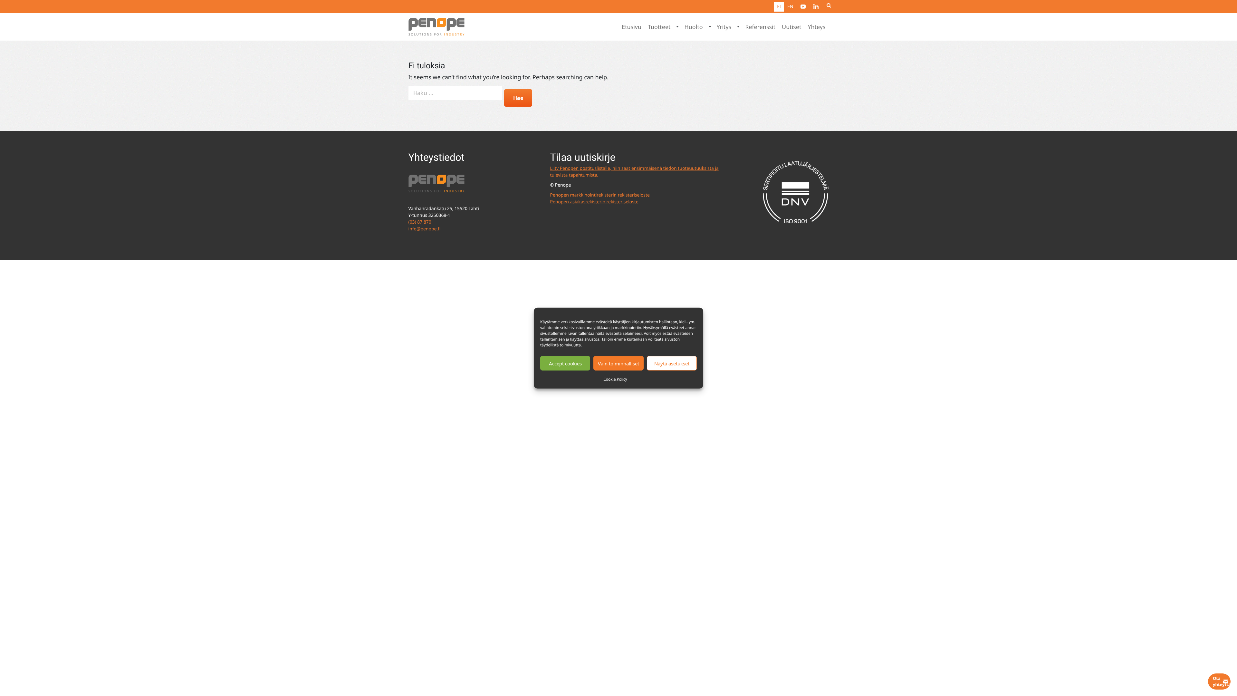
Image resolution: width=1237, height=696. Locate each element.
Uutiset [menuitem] (791, 27)
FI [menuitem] (779, 7)
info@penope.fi (424, 229)
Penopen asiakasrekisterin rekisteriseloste (594, 202)
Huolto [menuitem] (693, 27)
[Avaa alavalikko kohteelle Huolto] (709, 27)
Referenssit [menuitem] (760, 27)
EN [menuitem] (790, 7)
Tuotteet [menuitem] (659, 27)
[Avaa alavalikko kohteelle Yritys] (737, 27)
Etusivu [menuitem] (631, 27)
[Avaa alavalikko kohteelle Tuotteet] (676, 27)
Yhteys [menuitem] (816, 27)
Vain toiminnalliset (618, 363)
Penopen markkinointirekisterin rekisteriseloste (600, 195)
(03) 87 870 (419, 222)
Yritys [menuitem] (724, 27)
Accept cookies (565, 363)
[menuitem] (803, 6)
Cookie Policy (615, 379)
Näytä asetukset (671, 363)
